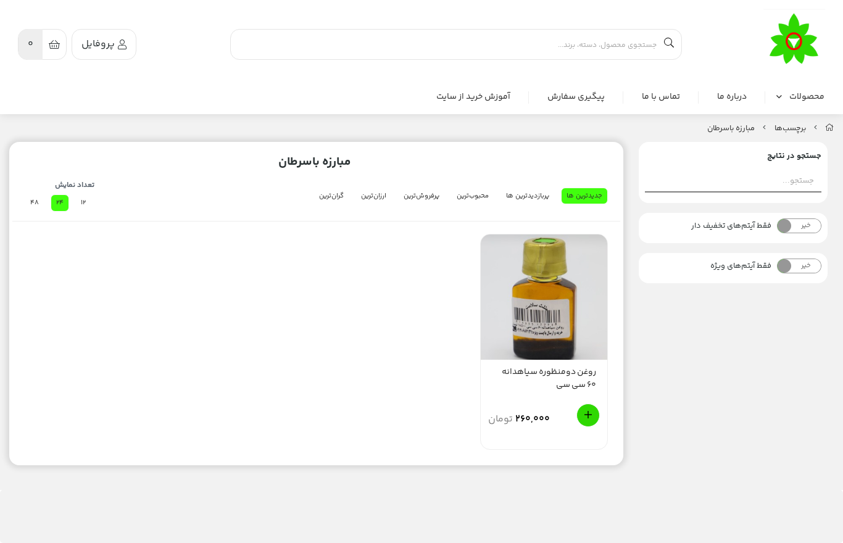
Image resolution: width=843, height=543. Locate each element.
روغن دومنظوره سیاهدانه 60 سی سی (549, 379)
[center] (669, 44)
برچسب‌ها (790, 128)
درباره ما (732, 97)
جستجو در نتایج (794, 156)
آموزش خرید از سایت (473, 97)
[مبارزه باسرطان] (794, 39)
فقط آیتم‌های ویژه (740, 266)
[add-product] (588, 415)
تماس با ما (661, 97)
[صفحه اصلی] (829, 128)
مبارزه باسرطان (731, 128)
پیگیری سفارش (576, 97)
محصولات (806, 97)
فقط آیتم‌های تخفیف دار (731, 226)
